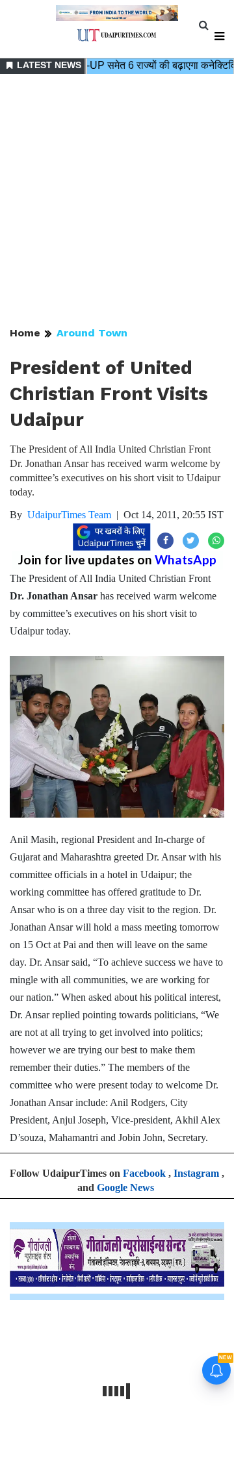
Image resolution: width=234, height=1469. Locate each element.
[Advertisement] (117, 201)
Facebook (144, 1173)
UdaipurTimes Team (69, 514)
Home (25, 333)
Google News (125, 1187)
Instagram (196, 1173)
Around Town (92, 333)
